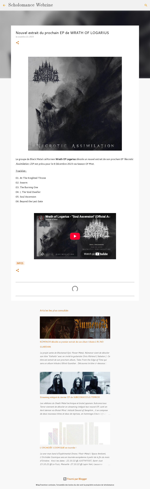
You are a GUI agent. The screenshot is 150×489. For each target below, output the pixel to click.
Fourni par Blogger (77, 479)
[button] (17, 43)
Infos (20, 263)
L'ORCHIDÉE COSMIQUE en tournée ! (58, 447)
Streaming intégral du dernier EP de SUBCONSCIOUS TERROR (70, 397)
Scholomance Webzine (30, 5)
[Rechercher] (57, 5)
